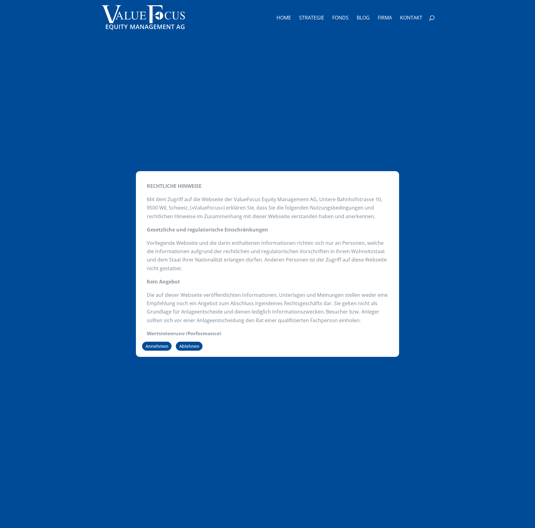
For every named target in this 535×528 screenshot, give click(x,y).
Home (283, 18)
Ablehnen (189, 346)
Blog (363, 18)
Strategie (311, 18)
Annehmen (157, 346)
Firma (385, 18)
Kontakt (411, 18)
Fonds (340, 18)
